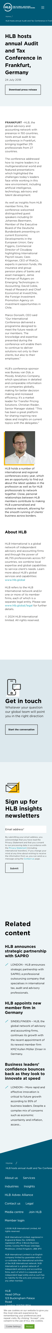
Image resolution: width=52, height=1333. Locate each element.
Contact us (29, 859)
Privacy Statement (18, 848)
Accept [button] (29, 1326)
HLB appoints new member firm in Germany (23, 1008)
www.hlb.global (15, 579)
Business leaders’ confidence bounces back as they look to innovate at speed (25, 1071)
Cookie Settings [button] (13, 1326)
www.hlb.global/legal (19, 605)
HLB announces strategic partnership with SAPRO (25, 951)
